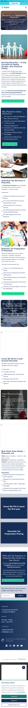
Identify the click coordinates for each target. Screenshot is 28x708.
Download (14, 3)
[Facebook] (14, 646)
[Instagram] (10, 646)
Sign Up (20, 595)
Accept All (14, 696)
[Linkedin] (7, 646)
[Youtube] (21, 646)
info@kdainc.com (7, 632)
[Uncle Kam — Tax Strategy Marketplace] (22, 659)
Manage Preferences (14, 705)
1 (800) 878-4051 (7, 630)
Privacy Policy (9, 640)
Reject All (14, 700)
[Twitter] (18, 646)
